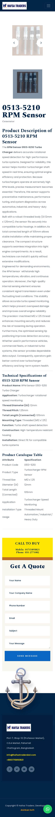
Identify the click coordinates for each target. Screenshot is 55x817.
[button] (47, 809)
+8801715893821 (15, 759)
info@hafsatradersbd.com (21, 754)
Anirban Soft (27, 810)
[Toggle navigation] (48, 6)
